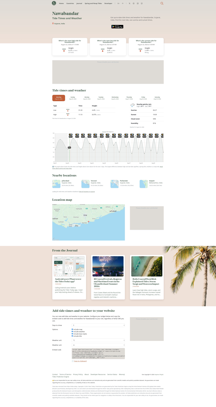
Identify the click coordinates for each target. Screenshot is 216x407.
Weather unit (57, 340)
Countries (70, 3)
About (87, 374)
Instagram (134, 3)
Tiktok (142, 3)
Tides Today (53, 3)
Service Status (112, 374)
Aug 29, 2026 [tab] (157, 98)
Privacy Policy (78, 374)
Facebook (138, 3)
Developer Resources (98, 374)
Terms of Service (65, 374)
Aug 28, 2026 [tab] (143, 98)
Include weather (79, 332)
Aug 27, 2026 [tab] (129, 98)
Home (61, 3)
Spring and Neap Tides (93, 3)
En (118, 3)
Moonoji (122, 374)
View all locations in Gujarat (87, 191)
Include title (77, 336)
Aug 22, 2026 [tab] (58, 98)
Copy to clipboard (80, 361)
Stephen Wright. (159, 374)
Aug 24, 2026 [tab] (86, 98)
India (63, 24)
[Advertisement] (108, 72)
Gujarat (57, 24)
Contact (55, 374)
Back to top (211, 402)
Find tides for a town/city (162, 3)
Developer (108, 3)
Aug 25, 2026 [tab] (101, 98)
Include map (77, 329)
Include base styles (80, 334)
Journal (79, 3)
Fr (122, 3)
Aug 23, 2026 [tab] (72, 98)
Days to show (57, 325)
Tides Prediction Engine (60, 377)
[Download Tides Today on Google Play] (117, 26)
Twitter (129, 3)
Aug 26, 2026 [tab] (115, 98)
